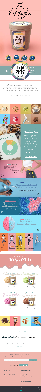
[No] (39, 389)
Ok (20, 390)
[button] (20, 251)
